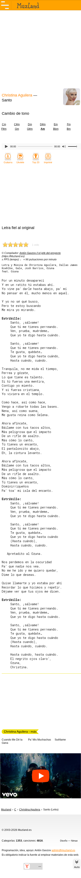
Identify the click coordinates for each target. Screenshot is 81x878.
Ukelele (20, 162)
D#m (43, 124)
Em (56, 124)
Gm (17, 128)
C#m (17, 124)
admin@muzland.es (63, 850)
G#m (30, 128)
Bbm (56, 128)
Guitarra (8, 162)
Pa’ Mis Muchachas (39, 739)
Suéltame (60, 739)
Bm (69, 128)
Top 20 (35, 162)
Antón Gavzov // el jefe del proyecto (40, 253)
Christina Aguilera (17, 95)
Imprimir (48, 162)
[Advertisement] (40, 51)
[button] (40, 775)
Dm (30, 124)
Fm (69, 124)
